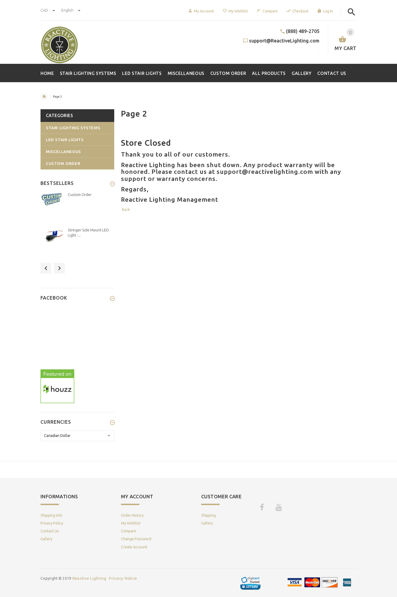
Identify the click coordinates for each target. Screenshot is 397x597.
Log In (328, 11)
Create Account (134, 547)
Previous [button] (46, 268)
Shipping (208, 515)
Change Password (136, 539)
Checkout (300, 11)
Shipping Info (51, 515)
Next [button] (59, 268)
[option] (77, 208)
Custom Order (80, 195)
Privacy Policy (52, 523)
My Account (204, 11)
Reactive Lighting (89, 578)
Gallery (46, 539)
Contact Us (50, 531)
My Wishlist (238, 11)
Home (44, 96)
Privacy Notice (123, 578)
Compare (270, 11)
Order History (132, 515)
